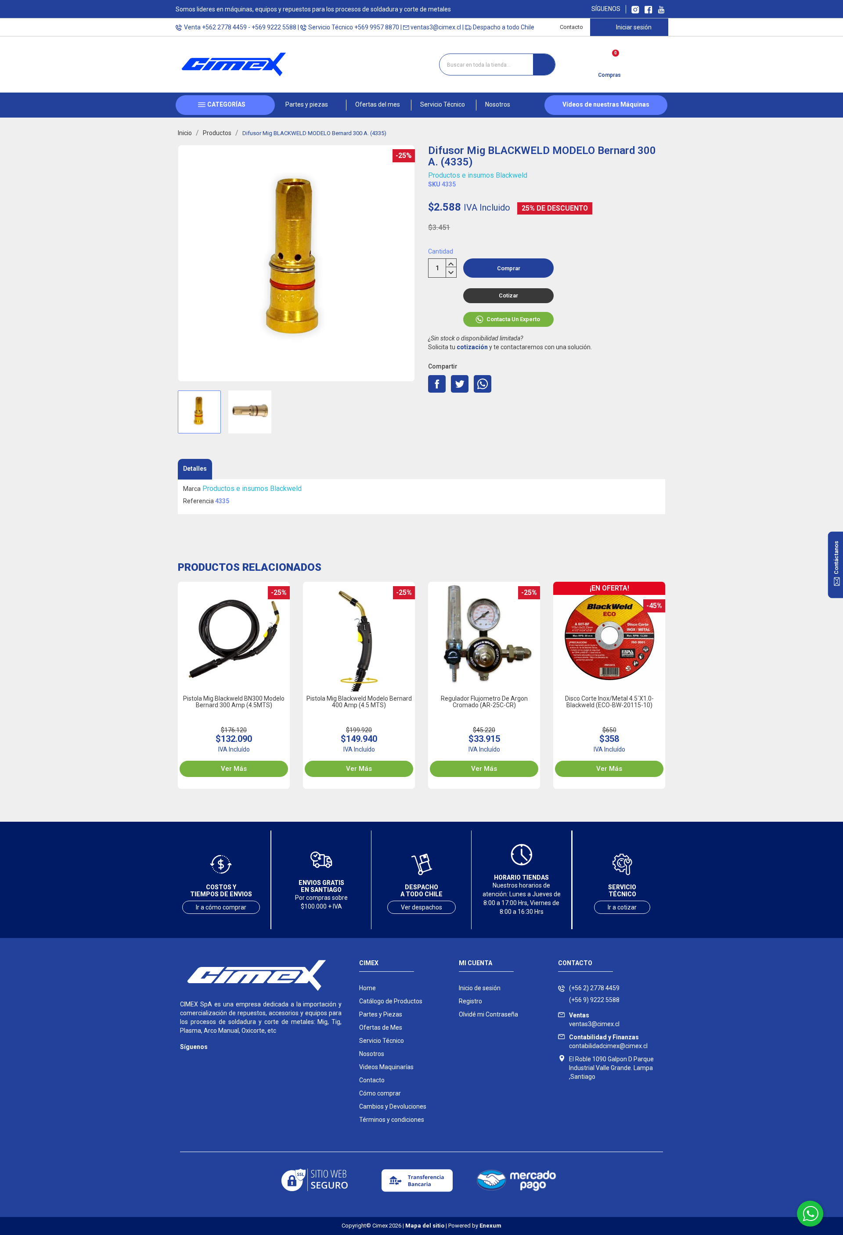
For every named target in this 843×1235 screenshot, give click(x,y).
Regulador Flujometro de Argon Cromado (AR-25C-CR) (484, 702)
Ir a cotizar (622, 907)
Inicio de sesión (480, 988)
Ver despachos (421, 907)
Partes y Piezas (380, 1014)
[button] (310, 105)
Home (367, 988)
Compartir (437, 384)
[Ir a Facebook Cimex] (648, 9)
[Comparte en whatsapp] (482, 384)
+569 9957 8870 (376, 27)
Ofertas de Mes (380, 1027)
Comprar (508, 268)
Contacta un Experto (513, 319)
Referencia (198, 501)
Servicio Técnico (381, 1040)
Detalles (195, 468)
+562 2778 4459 (224, 27)
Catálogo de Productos (390, 1001)
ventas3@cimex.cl (436, 27)
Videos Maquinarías (386, 1066)
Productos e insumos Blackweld (477, 175)
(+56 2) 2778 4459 (594, 988)
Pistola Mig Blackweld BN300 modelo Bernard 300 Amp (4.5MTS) (234, 702)
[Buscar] (544, 64)
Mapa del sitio (424, 1225)
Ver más (234, 769)
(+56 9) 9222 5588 (594, 999)
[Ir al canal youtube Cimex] (661, 9)
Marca (192, 488)
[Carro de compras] (609, 61)
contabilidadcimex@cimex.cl (608, 1041)
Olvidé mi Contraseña (488, 1014)
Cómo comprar (380, 1093)
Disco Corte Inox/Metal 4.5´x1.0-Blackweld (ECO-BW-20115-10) (609, 702)
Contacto (571, 27)
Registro (470, 1001)
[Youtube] (220, 1059)
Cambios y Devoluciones (392, 1106)
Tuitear (459, 384)
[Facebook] (203, 1059)
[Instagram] (185, 1059)
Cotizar (508, 295)
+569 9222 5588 (274, 27)
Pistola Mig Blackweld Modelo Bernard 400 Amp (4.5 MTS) (359, 702)
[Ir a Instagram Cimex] (635, 9)
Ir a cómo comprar (221, 907)
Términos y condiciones (391, 1119)
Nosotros (371, 1053)
